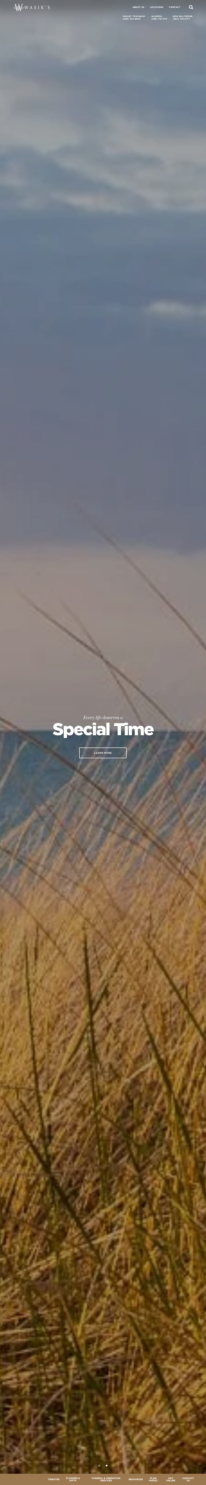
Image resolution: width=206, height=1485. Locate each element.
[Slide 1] (99, 1465)
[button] (191, 7)
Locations (157, 7)
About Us (138, 7)
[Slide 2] (107, 1465)
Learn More (103, 753)
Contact (174, 7)
